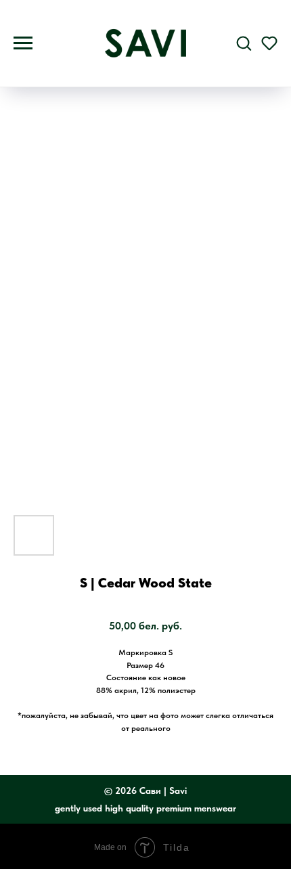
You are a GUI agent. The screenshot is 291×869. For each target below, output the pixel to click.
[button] (244, 43)
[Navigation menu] (23, 43)
